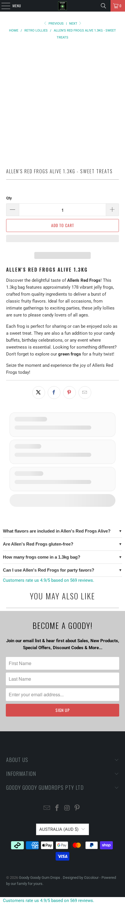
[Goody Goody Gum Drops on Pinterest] (77, 808)
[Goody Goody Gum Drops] (62, 6)
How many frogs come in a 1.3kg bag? (41, 557)
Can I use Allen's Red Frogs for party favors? (48, 570)
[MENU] (2, 6)
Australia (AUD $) (58, 829)
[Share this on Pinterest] (69, 392)
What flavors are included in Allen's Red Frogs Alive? (56, 531)
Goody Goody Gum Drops (40, 877)
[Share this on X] (38, 392)
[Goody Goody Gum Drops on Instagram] (67, 808)
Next (73, 23)
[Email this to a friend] (84, 392)
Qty (9, 198)
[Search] (103, 6)
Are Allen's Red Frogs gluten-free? (38, 544)
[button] (62, 241)
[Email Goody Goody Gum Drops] (47, 808)
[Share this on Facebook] (54, 392)
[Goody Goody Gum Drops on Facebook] (57, 808)
